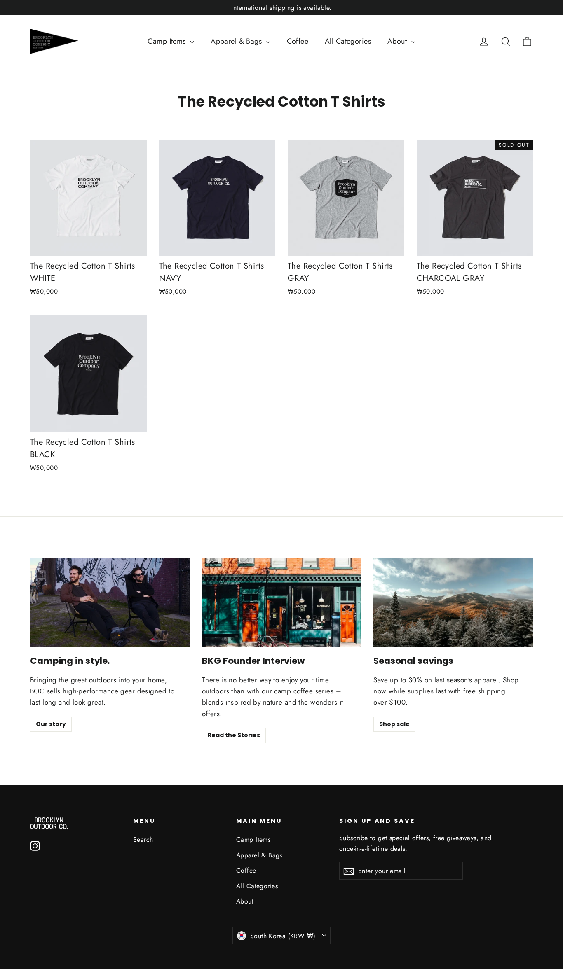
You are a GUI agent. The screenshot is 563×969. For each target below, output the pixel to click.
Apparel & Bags (237, 41)
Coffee (298, 41)
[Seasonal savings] (453, 602)
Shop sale (394, 724)
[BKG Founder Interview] (281, 602)
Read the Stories (234, 735)
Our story (51, 724)
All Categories (348, 41)
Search (143, 839)
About (398, 41)
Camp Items (168, 41)
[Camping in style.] (110, 602)
